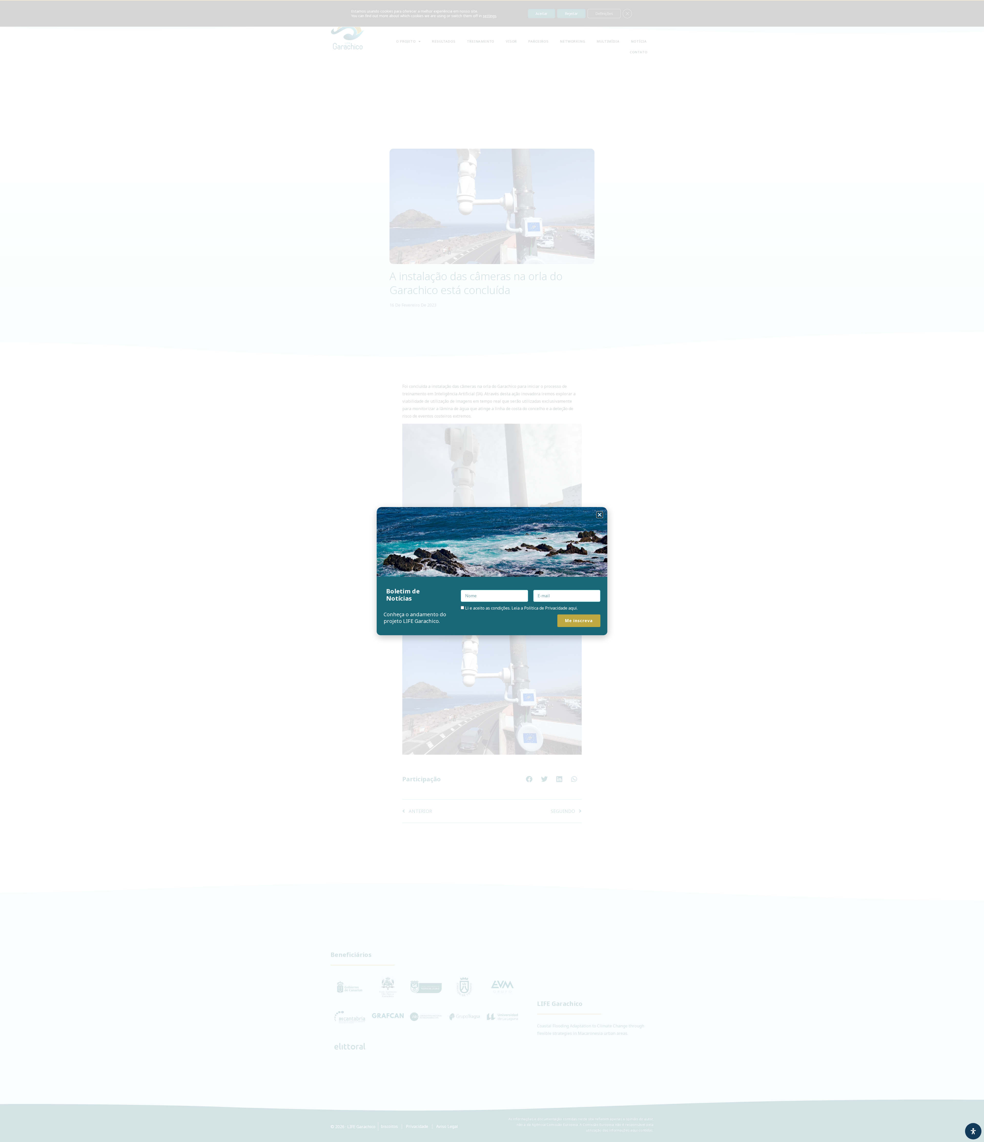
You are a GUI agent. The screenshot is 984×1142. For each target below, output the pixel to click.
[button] (599, 514)
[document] (492, 571)
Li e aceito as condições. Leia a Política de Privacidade (521, 608)
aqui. (573, 608)
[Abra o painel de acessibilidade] (973, 1131)
